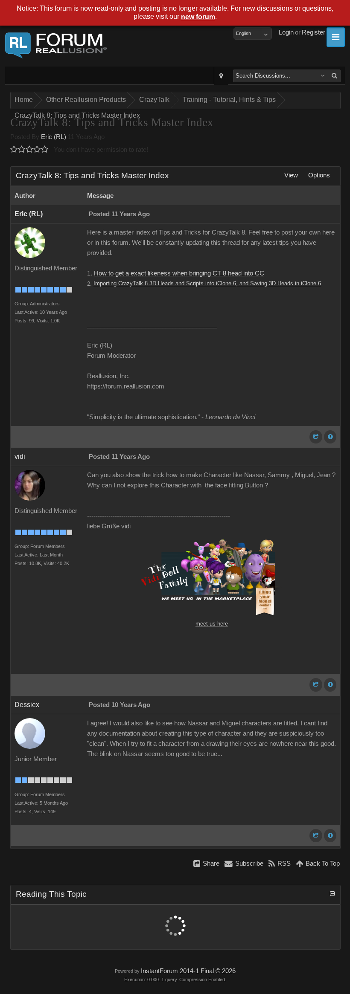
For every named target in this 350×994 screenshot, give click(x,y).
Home (24, 99)
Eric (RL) (53, 136)
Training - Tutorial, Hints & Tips (229, 99)
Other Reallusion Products (86, 99)
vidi (20, 456)
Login (286, 32)
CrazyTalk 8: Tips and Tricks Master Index (77, 115)
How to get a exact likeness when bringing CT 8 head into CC (179, 273)
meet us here (211, 623)
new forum (198, 16)
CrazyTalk (154, 99)
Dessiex (27, 704)
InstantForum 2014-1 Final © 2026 (188, 971)
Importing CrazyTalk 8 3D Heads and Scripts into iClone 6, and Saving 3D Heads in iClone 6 (207, 283)
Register (313, 32)
